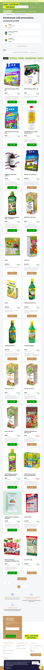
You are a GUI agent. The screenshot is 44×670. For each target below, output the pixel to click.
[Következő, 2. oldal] (22, 586)
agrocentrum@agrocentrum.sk (38, 645)
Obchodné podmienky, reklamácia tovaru (8, 651)
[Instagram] (33, 651)
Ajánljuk (6, 58)
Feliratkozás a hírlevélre (11, 636)
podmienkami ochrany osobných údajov (12, 632)
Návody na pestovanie (6, 645)
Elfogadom (35, 662)
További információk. (9, 665)
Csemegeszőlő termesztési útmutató (21, 646)
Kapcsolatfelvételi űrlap (36, 654)
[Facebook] (31, 651)
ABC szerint (40, 58)
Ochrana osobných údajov (7, 653)
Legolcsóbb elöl (13, 58)
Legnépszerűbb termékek (31, 58)
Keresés (27, 6)
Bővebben (31, 187)
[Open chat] (40, 667)
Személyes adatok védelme (21, 648)
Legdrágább (21, 58)
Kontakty (4, 647)
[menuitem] (19, 11)
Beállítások (8, 668)
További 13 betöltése (22, 578)
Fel (7, 582)
